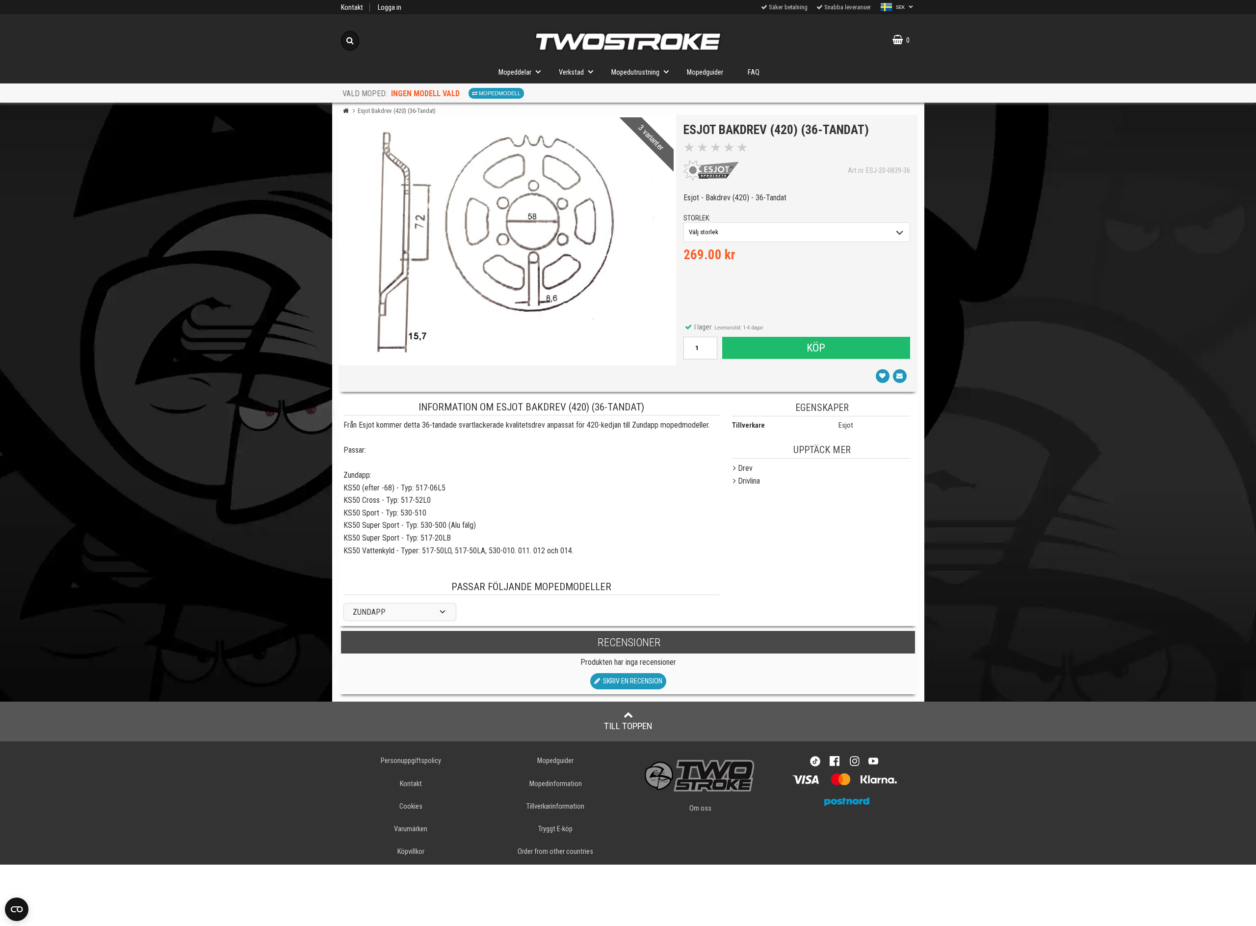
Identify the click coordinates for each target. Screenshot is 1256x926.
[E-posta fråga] (900, 376)
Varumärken (410, 829)
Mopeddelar (514, 72)
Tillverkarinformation (555, 806)
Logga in (389, 7)
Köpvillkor (410, 851)
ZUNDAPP (369, 612)
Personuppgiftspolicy (411, 761)
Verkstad (571, 72)
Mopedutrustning (635, 72)
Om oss (700, 808)
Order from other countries (555, 851)
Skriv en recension (631, 681)
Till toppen (628, 726)
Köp (816, 347)
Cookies (410, 806)
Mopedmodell (499, 93)
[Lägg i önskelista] (883, 376)
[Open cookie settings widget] (16, 909)
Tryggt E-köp (555, 829)
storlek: (696, 218)
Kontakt (352, 7)
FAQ (753, 72)
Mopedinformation (555, 784)
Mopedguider (705, 72)
